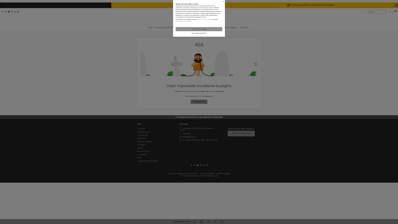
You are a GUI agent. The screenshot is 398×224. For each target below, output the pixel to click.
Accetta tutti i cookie (199, 29)
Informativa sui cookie (204, 19)
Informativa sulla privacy (184, 21)
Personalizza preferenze (199, 33)
